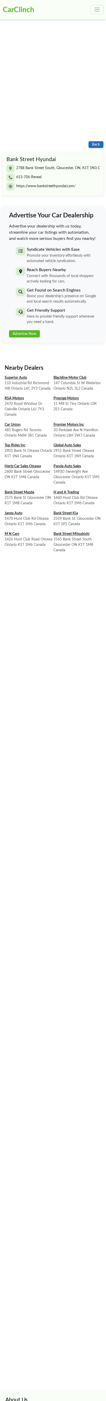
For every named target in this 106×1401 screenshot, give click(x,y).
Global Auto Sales (67, 445)
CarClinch (18, 9)
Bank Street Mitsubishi (72, 534)
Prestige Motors (66, 398)
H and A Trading (66, 492)
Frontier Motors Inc (69, 425)
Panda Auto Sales (67, 466)
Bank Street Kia (66, 513)
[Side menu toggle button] (97, 9)
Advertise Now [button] (24, 334)
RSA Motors (14, 398)
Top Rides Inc (15, 445)
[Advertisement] (53, 83)
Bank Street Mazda (19, 492)
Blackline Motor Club (70, 378)
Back (96, 144)
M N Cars (12, 534)
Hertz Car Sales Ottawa (23, 466)
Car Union (13, 425)
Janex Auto (13, 513)
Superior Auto (16, 378)
